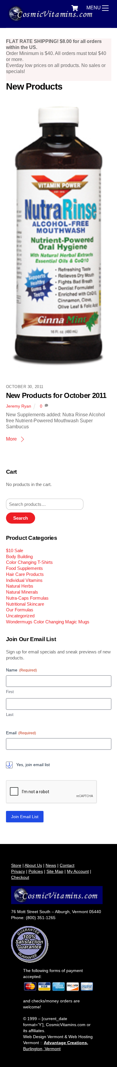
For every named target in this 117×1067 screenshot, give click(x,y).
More (11, 439)
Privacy (18, 871)
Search (20, 518)
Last (10, 714)
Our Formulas (19, 609)
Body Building (19, 556)
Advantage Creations (65, 1042)
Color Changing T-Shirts (29, 562)
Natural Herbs (19, 586)
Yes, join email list (33, 764)
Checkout (20, 877)
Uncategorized (20, 615)
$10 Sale (14, 550)
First (10, 691)
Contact (67, 865)
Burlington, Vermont (42, 1048)
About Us (33, 865)
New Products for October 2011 (56, 395)
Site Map (54, 871)
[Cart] (75, 8)
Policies (35, 871)
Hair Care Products (25, 574)
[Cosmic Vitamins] (52, 20)
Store (16, 865)
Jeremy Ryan (18, 406)
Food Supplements (24, 568)
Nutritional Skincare (25, 604)
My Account (78, 871)
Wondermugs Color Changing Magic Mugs (47, 621)
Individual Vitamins (24, 580)
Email (21, 732)
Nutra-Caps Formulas (27, 598)
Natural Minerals (22, 592)
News (51, 865)
